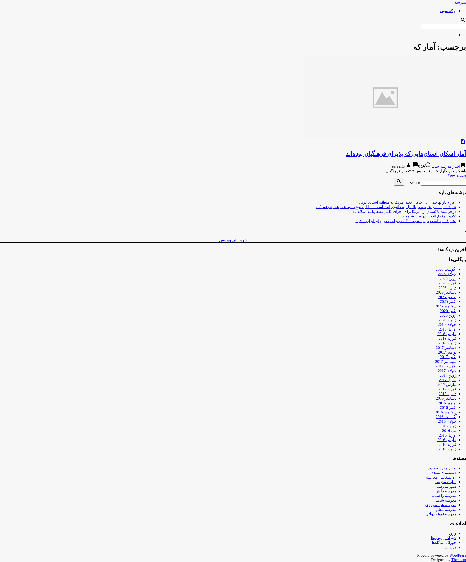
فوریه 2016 (447, 444)
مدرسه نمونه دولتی (440, 514)
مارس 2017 (446, 384)
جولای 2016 (447, 421)
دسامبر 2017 (446, 348)
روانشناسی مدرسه (441, 477)
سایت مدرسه (445, 482)
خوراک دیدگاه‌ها (444, 542)
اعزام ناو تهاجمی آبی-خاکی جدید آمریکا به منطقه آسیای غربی (407, 202)
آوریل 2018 (447, 329)
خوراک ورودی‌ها (443, 538)
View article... (455, 175)
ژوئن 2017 (448, 375)
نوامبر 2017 (447, 352)
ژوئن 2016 (448, 426)
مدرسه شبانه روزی (440, 505)
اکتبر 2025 (448, 301)
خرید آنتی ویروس (233, 240)
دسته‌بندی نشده (444, 473)
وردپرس (449, 547)
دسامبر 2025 (446, 292)
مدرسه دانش (445, 491)
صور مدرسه (446, 486)
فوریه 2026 (447, 283)
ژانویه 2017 (447, 394)
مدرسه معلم (446, 509)
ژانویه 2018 (447, 343)
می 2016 (449, 431)
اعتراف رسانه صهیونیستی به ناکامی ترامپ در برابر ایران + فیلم (405, 221)
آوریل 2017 (447, 380)
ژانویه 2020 (447, 320)
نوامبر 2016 (447, 403)
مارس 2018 (446, 334)
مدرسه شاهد (446, 500)
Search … (412, 183)
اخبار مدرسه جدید (446, 166)
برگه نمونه (448, 11)
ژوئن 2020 (448, 315)
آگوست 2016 (446, 417)
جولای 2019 (447, 324)
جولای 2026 (447, 274)
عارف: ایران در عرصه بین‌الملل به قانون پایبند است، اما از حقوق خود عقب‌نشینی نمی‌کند (386, 207)
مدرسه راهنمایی (443, 496)
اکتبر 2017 (448, 357)
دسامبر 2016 (446, 398)
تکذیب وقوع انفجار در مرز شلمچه (429, 216)
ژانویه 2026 (447, 288)
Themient (458, 560)
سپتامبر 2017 (445, 361)
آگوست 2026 (446, 269)
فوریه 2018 (447, 338)
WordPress (457, 555)
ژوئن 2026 (448, 278)
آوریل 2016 (447, 435)
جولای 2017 (447, 371)
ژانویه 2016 (447, 449)
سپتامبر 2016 (445, 412)
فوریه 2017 (447, 389)
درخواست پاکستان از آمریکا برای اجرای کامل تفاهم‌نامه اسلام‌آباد (404, 211)
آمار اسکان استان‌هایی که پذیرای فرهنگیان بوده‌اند (406, 153)
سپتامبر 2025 (445, 306)
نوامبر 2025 (447, 297)
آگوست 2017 (446, 366)
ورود (452, 533)
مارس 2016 (446, 440)
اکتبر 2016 (448, 407)
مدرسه (460, 2)
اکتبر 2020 (448, 311)
